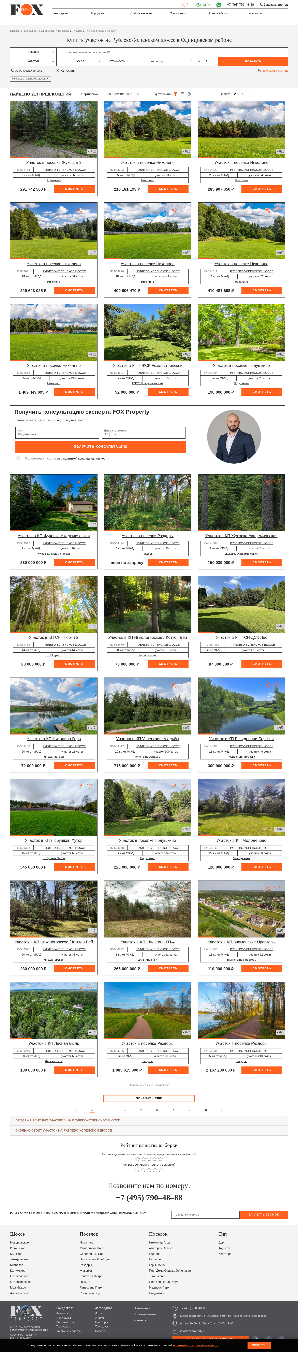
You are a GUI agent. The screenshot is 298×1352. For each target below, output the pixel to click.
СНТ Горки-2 (53, 655)
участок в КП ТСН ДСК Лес (241, 637)
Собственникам (141, 13)
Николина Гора (54, 756)
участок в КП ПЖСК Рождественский (147, 365)
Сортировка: (90, 94)
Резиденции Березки (241, 756)
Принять (259, 1345)
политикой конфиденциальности (85, 458)
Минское (16, 1253)
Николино (147, 180)
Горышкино (157, 1265)
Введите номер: (116, 430)
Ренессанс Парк (91, 1287)
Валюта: (225, 94)
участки (77, 30)
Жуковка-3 (54, 180)
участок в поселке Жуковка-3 (53, 162)
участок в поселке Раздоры (148, 536)
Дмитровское (19, 1259)
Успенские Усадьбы (148, 756)
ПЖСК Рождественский (147, 383)
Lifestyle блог (218, 13)
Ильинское (17, 1248)
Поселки (100, 1331)
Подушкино (241, 383)
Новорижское (19, 1242)
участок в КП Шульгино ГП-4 (147, 942)
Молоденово (241, 858)
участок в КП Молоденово (241, 840)
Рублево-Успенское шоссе (101, 30)
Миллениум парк (92, 1248)
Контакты (255, 13)
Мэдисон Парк (159, 1287)
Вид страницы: (161, 94)
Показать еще (149, 1098)
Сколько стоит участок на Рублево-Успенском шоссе (63, 1130)
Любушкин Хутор (54, 858)
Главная (15, 30)
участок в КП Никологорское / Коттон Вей (147, 637)
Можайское (18, 1287)
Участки (100, 1317)
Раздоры (147, 553)
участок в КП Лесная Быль (53, 1043)
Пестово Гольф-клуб (164, 1281)
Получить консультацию (101, 446)
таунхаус (225, 1248)
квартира (225, 1253)
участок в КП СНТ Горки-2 (53, 637)
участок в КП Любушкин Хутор (54, 840)
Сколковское (19, 1276)
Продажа (63, 30)
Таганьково (156, 1276)
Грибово (154, 1253)
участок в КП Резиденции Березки (241, 739)
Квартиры (62, 1313)
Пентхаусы (63, 1317)
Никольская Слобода (95, 1259)
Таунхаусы (63, 1326)
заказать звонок (263, 1214)
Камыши (155, 1259)
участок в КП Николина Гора (54, 739)
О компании (178, 13)
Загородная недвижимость (39, 30)
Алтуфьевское (20, 1293)
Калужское (17, 1270)
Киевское (16, 1265)
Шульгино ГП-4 (147, 959)
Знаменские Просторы (241, 959)
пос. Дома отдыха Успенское (170, 1270)
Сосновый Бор (90, 1293)
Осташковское (20, 1281)
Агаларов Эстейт (161, 1248)
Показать (253, 61)
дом (221, 1242)
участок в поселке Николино (148, 162)
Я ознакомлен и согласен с (66, 458)
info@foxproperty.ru (193, 1331)
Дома (98, 1313)
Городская (98, 13)
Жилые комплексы (68, 1331)
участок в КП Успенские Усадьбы (147, 739)
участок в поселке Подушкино (241, 365)
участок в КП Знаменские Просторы (241, 942)
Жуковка (86, 1270)
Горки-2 (85, 1281)
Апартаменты (65, 1322)
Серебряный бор (91, 1253)
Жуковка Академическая (54, 553)
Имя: (21, 430)
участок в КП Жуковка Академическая (54, 536)
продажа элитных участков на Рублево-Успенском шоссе (67, 1120)
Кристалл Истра (91, 1276)
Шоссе (79, 61)
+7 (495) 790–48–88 (240, 4)
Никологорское (148, 655)
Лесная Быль (53, 1061)
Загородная (60, 13)
